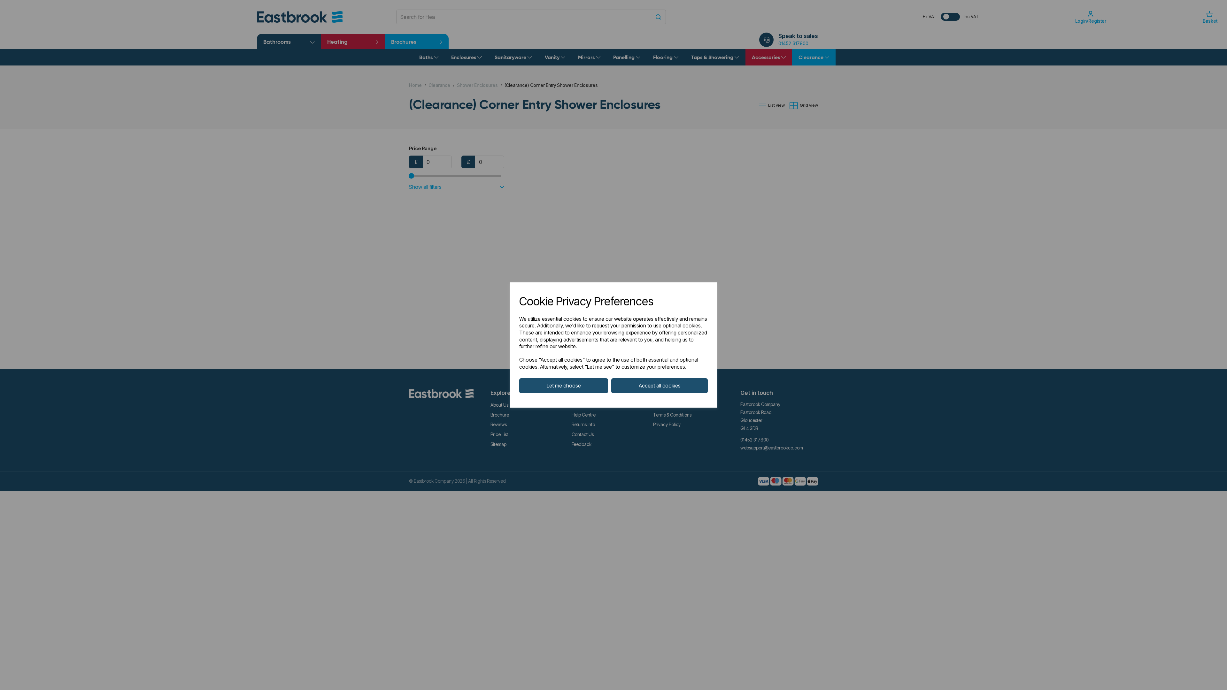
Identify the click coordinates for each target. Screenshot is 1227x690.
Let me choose (564, 385)
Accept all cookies (660, 385)
